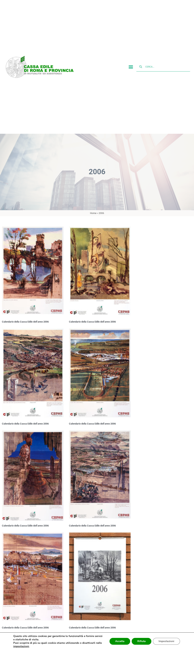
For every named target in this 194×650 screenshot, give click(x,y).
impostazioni (21, 646)
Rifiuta (141, 641)
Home (93, 213)
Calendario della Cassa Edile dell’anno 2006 (25, 321)
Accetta (119, 641)
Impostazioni (166, 641)
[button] (130, 67)
